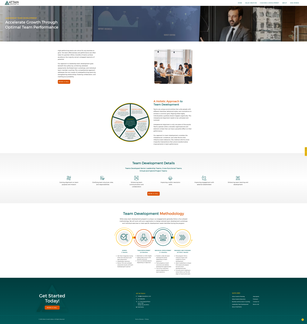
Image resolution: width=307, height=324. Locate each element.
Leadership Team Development (240, 304)
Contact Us (256, 301)
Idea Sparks (256, 296)
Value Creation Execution (238, 299)
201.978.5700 (141, 299)
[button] (252, 3)
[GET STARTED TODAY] (302, 319)
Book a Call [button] (256, 304)
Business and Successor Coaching (241, 301)
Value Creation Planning (238, 296)
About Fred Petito (237, 307)
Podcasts (255, 299)
